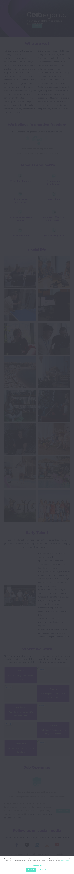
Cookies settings (37, 865)
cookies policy (65, 861)
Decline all (43, 870)
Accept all (31, 870)
